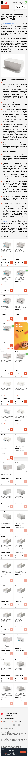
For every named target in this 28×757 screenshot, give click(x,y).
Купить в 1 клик (10, 265)
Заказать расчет (7, 721)
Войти (25, 7)
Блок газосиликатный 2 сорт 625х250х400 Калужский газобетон (20, 497)
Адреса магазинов (9, 718)
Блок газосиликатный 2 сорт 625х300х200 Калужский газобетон (20, 522)
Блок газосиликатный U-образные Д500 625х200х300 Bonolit (6, 361)
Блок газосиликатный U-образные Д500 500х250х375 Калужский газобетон (20, 596)
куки (6, 753)
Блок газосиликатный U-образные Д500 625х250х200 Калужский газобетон (6, 547)
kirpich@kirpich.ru (18, 3)
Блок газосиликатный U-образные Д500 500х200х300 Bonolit (20, 278)
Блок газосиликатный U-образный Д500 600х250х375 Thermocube (20, 694)
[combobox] (5, 237)
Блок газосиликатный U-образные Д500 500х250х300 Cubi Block (6, 473)
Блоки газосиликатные (7, 23)
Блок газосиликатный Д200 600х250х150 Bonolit (7, 389)
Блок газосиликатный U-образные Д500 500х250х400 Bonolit (20, 361)
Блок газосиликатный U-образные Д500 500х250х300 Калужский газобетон (6, 620)
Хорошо (23, 751)
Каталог (5, 6)
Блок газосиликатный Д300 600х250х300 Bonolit (7, 444)
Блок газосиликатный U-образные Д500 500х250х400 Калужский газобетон (6, 596)
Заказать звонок (18, 721)
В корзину (11, 262)
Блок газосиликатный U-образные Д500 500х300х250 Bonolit (6, 334)
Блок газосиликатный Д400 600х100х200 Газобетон (7, 497)
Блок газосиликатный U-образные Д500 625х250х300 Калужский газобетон (6, 571)
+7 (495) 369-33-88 (18, 1)
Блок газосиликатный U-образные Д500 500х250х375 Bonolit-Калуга (7, 250)
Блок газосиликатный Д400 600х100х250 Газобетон (21, 472)
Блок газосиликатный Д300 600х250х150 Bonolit (21, 644)
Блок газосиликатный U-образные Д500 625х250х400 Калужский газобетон (20, 547)
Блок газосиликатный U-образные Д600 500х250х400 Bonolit (6, 306)
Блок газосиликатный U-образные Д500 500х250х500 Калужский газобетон (20, 571)
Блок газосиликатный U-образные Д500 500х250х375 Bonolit (6, 278)
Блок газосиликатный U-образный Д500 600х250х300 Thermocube (6, 694)
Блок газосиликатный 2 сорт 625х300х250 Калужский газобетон (20, 445)
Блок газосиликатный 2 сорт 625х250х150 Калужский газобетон (6, 522)
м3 (4, 395)
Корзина (20, 7)
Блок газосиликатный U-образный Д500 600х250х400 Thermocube (20, 669)
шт (1, 256)
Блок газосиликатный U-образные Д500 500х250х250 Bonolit (20, 250)
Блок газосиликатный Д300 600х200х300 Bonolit (21, 417)
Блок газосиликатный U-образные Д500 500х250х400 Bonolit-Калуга (21, 306)
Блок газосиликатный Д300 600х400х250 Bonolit (7, 417)
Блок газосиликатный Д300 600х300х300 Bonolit (7, 669)
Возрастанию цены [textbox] (5, 236)
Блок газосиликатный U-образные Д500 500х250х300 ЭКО (6, 645)
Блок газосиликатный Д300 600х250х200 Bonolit (21, 389)
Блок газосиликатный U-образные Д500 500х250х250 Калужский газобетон (20, 620)
